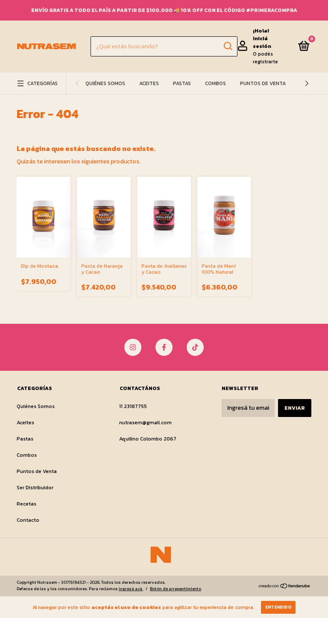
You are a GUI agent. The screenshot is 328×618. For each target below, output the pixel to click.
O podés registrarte (265, 57)
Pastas (182, 83)
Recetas (26, 504)
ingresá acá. (131, 588)
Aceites (149, 83)
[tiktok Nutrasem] (195, 347)
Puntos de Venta (263, 83)
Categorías (42, 83)
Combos (215, 83)
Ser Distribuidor (35, 487)
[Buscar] (227, 46)
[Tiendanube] (284, 586)
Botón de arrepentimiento (175, 588)
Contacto (28, 520)
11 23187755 (133, 406)
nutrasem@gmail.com (145, 422)
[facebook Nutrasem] (164, 347)
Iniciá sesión (262, 42)
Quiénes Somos (105, 83)
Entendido (278, 607)
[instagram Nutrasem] (132, 347)
